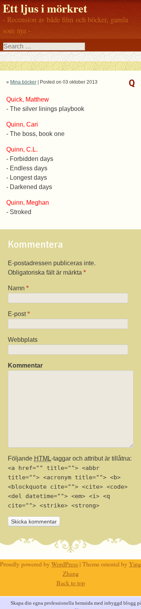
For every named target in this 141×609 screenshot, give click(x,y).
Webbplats (23, 339)
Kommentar (24, 365)
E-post (19, 314)
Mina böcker (23, 82)
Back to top (70, 583)
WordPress (64, 564)
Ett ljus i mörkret (45, 8)
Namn (18, 288)
